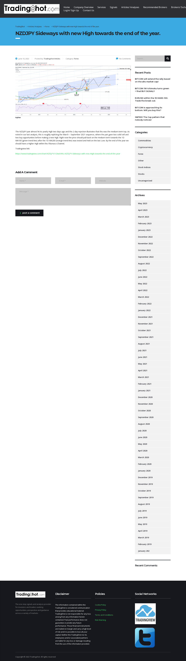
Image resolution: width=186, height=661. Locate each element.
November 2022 (145, 243)
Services (101, 7)
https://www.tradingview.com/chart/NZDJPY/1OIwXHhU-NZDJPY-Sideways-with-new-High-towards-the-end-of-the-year (67, 153)
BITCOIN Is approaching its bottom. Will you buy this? (148, 109)
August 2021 (144, 343)
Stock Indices (144, 167)
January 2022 (144, 310)
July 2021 (142, 350)
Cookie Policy (100, 605)
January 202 (143, 551)
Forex (140, 154)
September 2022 (145, 257)
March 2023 (143, 216)
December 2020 (145, 397)
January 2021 (144, 390)
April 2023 (142, 210)
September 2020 (145, 417)
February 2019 (144, 544)
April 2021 (142, 370)
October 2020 (144, 410)
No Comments (125, 58)
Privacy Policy (100, 610)
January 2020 (144, 470)
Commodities (144, 140)
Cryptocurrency (145, 147)
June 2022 (142, 277)
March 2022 (143, 297)
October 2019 (144, 490)
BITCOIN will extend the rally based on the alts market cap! (152, 80)
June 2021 (142, 357)
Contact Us (88, 10)
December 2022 (145, 237)
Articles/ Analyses (130, 7)
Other (141, 160)
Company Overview (83, 7)
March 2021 (143, 377)
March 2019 (143, 537)
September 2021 (145, 337)
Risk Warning (100, 620)
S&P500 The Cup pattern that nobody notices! (150, 118)
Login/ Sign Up (71, 10)
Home (67, 7)
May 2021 (142, 363)
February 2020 (144, 464)
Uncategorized (145, 180)
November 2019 (145, 484)
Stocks (141, 174)
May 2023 (142, 203)
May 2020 (142, 444)
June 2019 (142, 517)
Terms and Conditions (104, 615)
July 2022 (142, 270)
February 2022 (144, 303)
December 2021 (145, 317)
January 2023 (144, 230)
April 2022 (142, 290)
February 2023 (144, 223)
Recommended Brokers (155, 7)
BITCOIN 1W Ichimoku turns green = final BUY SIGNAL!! (152, 89)
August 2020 (144, 424)
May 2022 (142, 283)
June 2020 (142, 437)
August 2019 (144, 504)
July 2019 (142, 510)
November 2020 (145, 404)
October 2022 (144, 250)
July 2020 (142, 430)
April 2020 (142, 450)
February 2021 (144, 384)
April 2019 (142, 531)
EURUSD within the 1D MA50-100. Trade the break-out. (151, 99)
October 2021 (144, 330)
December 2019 (145, 477)
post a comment (31, 213)
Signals (113, 7)
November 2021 (145, 323)
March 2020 (143, 457)
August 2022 (144, 263)
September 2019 (145, 497)
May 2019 (142, 524)
